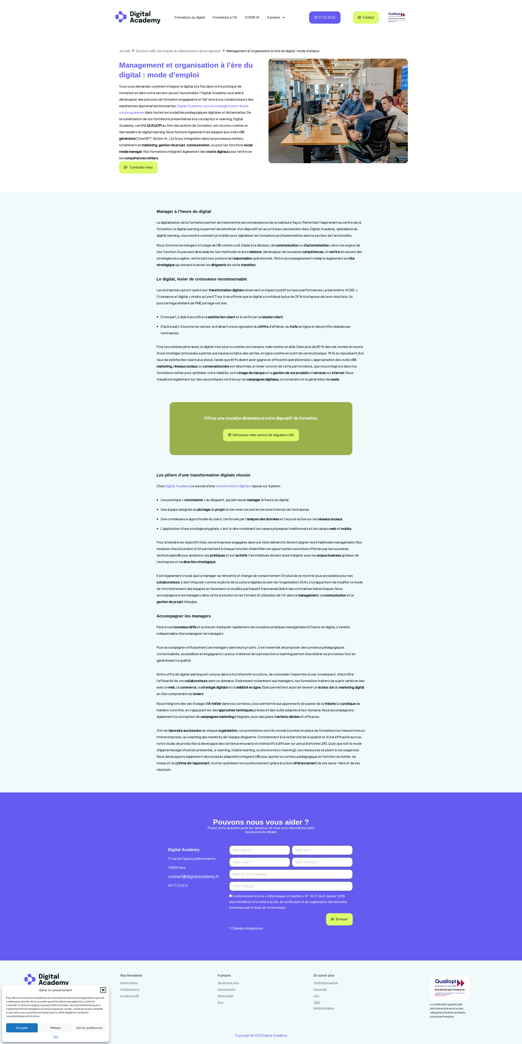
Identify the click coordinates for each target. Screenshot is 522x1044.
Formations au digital (190, 17)
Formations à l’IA (225, 17)
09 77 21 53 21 (178, 885)
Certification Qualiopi (326, 983)
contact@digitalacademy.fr (193, 876)
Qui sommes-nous (228, 983)
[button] (103, 990)
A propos (273, 17)
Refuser (55, 1028)
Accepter (22, 1028)
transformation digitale (233, 486)
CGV (317, 1002)
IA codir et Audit (129, 996)
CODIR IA (252, 17)
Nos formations (129, 983)
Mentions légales (324, 1008)
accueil (124, 50)
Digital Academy (177, 486)
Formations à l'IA (129, 989)
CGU (56, 1036)
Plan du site (320, 989)
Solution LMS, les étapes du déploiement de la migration (178, 50)
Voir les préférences (89, 1028)
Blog (220, 1002)
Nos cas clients (226, 989)
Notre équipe (225, 996)
